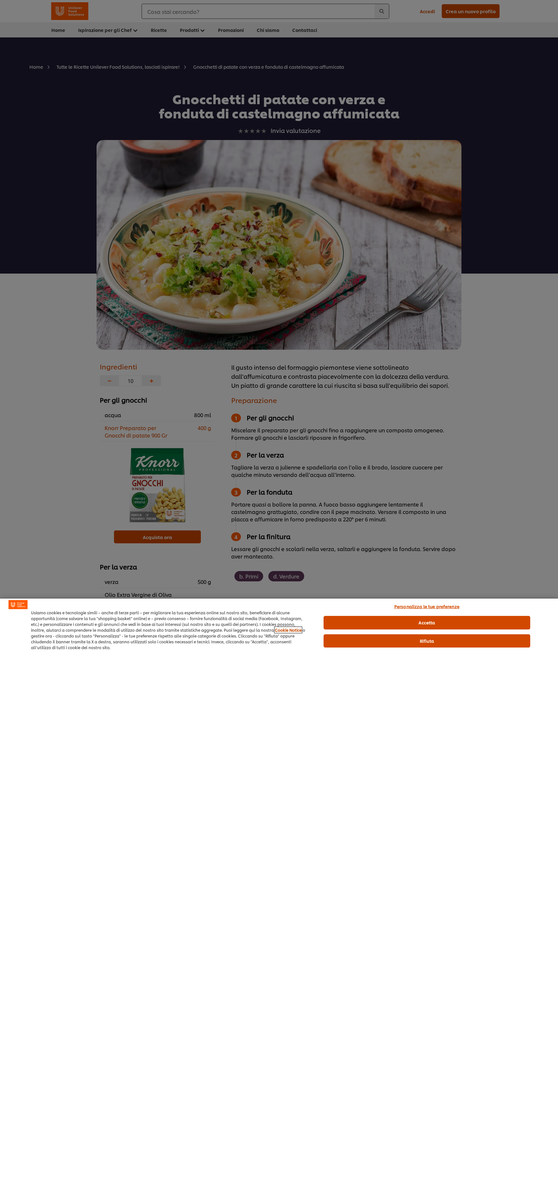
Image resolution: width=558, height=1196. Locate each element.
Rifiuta (427, 641)
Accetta (426, 622)
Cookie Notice (288, 630)
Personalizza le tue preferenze (427, 606)
